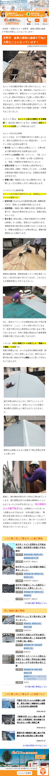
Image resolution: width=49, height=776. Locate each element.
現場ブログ (15, 29)
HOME (5, 29)
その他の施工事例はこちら (35, 603)
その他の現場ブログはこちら (35, 745)
